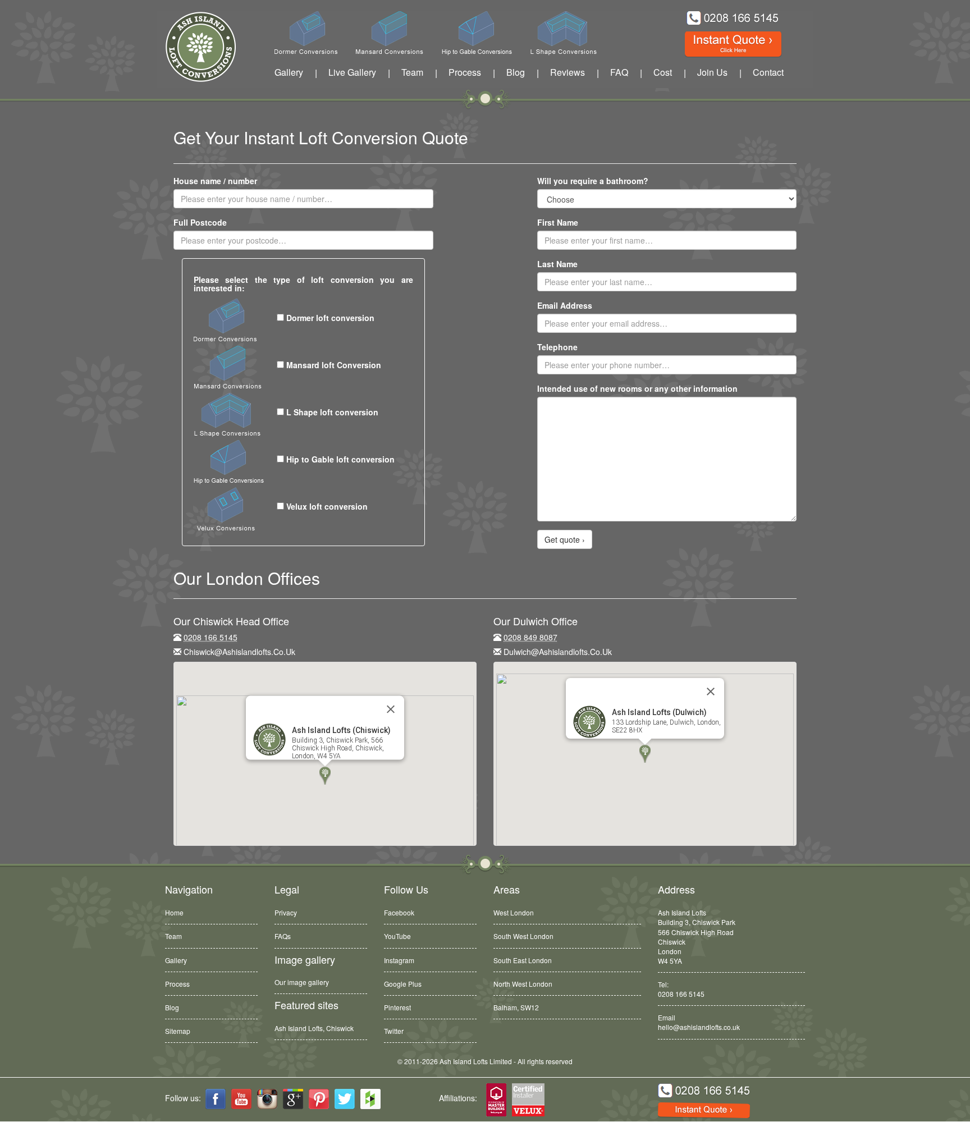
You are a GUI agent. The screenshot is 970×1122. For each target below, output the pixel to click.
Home (174, 912)
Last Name (557, 263)
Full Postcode (200, 222)
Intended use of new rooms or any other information (637, 388)
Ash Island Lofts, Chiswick (314, 1028)
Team (412, 72)
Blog (515, 72)
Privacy (285, 912)
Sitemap (177, 1031)
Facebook (399, 912)
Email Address (564, 305)
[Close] (390, 709)
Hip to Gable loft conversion (339, 459)
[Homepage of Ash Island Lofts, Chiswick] (192, 47)
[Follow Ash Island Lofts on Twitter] (345, 1099)
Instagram (399, 960)
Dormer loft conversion (329, 317)
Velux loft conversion (326, 506)
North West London (522, 983)
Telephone (557, 346)
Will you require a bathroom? (592, 180)
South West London (523, 936)
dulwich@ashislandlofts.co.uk (558, 651)
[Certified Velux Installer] (529, 1100)
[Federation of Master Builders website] (496, 1100)
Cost (662, 72)
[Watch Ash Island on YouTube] (241, 1099)
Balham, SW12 (516, 1006)
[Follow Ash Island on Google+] (293, 1099)
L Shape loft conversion (331, 412)
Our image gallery (301, 982)
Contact (768, 72)
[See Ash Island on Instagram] (267, 1099)
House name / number (215, 180)
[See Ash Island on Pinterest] (319, 1099)
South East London (522, 960)
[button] (325, 776)
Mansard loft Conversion (332, 364)
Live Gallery (352, 72)
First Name (557, 222)
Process (465, 72)
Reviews (567, 72)
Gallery (288, 72)
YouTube (397, 936)
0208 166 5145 (681, 994)
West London (513, 912)
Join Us (712, 72)
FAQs (282, 936)
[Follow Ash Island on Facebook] (215, 1099)
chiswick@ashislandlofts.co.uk (239, 651)
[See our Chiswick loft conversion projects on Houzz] (370, 1099)
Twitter (394, 1031)
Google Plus (403, 983)
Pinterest (397, 1007)
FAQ (619, 72)
